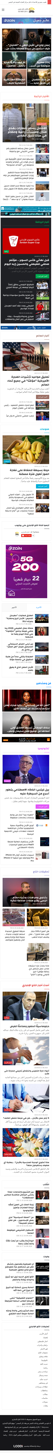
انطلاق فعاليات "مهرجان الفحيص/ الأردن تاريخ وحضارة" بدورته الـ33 (19, 618)
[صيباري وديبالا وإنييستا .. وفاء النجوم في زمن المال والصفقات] (42, 316)
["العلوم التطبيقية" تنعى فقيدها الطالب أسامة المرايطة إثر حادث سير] (42, 1301)
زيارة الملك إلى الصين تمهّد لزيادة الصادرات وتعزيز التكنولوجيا (21, 1207)
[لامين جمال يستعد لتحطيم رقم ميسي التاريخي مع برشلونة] (42, 148)
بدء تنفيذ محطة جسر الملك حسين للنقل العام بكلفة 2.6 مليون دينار (19, 187)
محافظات (44, 1390)
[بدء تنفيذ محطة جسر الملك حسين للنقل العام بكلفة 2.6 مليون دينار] (42, 185)
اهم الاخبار (44, 1349)
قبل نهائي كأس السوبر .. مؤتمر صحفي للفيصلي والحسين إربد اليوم (26, 262)
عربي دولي (44, 1379)
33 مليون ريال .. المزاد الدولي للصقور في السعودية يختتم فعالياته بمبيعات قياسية (21, 497)
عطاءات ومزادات (41, 1387)
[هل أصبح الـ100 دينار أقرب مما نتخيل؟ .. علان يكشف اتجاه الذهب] (38, 917)
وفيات (45, 1406)
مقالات (45, 1394)
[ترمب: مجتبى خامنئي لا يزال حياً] (42, 415)
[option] (26, 57)
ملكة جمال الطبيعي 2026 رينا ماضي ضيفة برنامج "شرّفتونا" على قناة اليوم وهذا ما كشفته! (19, 632)
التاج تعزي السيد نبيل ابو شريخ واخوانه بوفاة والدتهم (19, 1278)
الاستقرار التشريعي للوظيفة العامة (20, 1231)
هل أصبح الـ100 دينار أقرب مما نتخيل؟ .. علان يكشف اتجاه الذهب (38, 934)
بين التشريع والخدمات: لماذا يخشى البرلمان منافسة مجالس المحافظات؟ (19, 1195)
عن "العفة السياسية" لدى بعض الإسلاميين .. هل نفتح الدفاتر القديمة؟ (21, 1220)
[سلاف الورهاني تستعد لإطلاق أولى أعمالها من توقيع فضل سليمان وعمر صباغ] (26, 723)
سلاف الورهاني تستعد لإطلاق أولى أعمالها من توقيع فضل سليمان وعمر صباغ (29, 731)
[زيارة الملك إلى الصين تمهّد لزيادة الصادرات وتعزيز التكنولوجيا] (42, 1207)
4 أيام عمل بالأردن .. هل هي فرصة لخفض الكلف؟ (26, 1118)
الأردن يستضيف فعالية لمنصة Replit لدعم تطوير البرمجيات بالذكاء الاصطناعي (21, 844)
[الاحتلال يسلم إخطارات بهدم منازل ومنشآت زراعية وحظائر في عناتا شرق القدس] (26, 122)
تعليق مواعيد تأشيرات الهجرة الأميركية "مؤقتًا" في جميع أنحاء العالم (28, 380)
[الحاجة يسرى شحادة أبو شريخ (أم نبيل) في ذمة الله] (42, 1290)
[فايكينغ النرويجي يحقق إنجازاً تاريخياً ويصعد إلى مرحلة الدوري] (42, 284)
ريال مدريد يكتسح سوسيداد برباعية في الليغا (18, 296)
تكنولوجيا (44, 1360)
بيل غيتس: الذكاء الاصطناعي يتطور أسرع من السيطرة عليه (27, 791)
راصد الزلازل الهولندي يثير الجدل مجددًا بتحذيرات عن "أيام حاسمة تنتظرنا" (19, 511)
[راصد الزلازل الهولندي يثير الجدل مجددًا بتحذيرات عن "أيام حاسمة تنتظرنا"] (42, 507)
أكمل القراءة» (42, 397)
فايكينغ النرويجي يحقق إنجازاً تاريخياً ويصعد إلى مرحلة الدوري (20, 286)
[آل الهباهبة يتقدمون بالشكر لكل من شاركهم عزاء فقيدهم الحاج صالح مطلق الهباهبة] (42, 1267)
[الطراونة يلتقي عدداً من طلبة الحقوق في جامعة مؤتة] (42, 659)
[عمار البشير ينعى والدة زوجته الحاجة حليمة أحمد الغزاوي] (42, 1313)
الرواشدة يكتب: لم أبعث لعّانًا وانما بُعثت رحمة (20, 1242)
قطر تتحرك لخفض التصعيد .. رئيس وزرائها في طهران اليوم (19, 406)
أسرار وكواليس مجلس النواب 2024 (20, 1435)
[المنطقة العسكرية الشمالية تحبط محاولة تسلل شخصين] (14, 77)
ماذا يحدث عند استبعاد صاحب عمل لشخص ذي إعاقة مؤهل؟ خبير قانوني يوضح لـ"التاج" (38, 970)
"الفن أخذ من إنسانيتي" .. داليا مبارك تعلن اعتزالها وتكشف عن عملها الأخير (27, 707)
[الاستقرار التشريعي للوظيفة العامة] (42, 1233)
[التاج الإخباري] (26, 9)
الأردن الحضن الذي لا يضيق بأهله (21, 668)
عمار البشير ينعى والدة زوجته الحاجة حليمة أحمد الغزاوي (20, 1312)
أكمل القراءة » (42, 276)
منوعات (45, 1402)
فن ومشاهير (43, 1383)
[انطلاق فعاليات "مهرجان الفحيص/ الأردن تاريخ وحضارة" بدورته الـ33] (42, 618)
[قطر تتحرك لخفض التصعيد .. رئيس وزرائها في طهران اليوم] (42, 405)
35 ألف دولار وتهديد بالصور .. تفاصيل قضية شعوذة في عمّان (14, 67)
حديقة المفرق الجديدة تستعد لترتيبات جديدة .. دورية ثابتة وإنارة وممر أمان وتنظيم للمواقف (15, 935)
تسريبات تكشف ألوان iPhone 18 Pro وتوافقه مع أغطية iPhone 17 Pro (19, 858)
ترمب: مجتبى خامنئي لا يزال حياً (20, 416)
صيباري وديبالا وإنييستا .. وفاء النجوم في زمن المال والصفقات (19, 317)
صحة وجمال (43, 1375)
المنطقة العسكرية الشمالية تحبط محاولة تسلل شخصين (14, 84)
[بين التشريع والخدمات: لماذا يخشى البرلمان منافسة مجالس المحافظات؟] (42, 1194)
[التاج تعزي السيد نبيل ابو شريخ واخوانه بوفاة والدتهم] (42, 1279)
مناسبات (45, 1398)
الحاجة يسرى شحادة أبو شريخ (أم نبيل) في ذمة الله (20, 1288)
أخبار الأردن (43, 1334)
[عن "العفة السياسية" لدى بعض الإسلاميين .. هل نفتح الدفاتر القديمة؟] (42, 1220)
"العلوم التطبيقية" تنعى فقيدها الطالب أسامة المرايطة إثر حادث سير (19, 1301)
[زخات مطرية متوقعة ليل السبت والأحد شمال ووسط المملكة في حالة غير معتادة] (39, 60)
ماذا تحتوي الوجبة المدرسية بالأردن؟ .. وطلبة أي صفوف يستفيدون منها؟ (26, 1163)
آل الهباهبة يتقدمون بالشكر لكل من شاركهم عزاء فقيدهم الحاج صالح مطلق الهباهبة (19, 1267)
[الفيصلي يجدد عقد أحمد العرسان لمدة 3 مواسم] (42, 305)
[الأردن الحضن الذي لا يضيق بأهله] (42, 670)
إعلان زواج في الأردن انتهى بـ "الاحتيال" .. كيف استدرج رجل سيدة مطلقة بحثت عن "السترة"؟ (28, 48)
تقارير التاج (37, 1435)
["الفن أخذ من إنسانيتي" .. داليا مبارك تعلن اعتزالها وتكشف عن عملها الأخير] (26, 701)
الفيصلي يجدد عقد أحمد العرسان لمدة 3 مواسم (19, 307)
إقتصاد (45, 1338)
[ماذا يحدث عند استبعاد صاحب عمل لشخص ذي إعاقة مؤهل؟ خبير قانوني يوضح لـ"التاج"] (38, 952)
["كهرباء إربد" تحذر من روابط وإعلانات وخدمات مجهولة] (42, 814)
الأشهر (14, 607)
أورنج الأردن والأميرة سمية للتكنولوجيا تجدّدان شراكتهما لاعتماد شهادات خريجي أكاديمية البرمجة (19, 829)
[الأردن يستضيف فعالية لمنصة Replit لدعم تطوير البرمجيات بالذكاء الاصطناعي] (44, 841)
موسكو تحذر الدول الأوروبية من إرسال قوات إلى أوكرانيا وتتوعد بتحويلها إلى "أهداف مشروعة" (19, 162)
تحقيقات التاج (43, 1353)
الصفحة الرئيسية (44, 1431)
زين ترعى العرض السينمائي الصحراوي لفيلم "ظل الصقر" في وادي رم (20, 647)
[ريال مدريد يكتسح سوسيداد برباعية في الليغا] (42, 295)
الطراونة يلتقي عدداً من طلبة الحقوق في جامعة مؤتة (19, 658)
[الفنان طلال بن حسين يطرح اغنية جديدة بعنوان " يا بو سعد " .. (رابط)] (42, 196)
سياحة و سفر (43, 1372)
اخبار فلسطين (43, 1341)
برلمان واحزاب (42, 1345)
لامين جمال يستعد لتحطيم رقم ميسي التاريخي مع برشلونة (20, 149)
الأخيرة (38, 607)
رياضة (45, 1368)
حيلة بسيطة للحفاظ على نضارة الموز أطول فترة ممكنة (29, 472)
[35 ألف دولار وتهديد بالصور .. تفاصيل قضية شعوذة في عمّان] (14, 60)
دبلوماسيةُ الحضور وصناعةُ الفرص (29, 1026)
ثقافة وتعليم (43, 1356)
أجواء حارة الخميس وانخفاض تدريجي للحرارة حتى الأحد (26, 1072)
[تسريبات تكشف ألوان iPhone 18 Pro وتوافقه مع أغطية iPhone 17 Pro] (42, 855)
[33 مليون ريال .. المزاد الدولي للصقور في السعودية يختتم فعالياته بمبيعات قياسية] (42, 494)
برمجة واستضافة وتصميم (32, 1446)
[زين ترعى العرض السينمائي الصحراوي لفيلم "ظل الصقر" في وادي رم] (42, 646)
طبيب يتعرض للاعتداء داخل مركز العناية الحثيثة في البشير (27, 2)
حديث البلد (44, 1364)
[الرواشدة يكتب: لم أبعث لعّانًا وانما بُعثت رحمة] (42, 1243)
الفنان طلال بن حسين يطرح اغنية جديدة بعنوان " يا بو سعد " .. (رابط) (18, 197)
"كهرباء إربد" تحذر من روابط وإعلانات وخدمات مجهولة (22, 816)
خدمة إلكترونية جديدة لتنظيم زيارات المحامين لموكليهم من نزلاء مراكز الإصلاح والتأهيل (18, 175)
